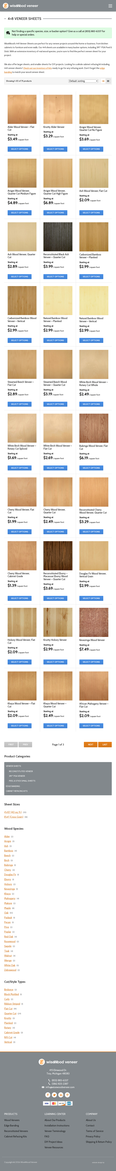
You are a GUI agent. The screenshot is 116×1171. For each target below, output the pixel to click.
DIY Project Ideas (53, 1141)
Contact (90, 1125)
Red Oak (8, 936)
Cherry (7, 869)
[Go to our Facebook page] (47, 1094)
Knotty (7, 1018)
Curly (7, 999)
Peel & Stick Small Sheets (22, 781)
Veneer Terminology (55, 1131)
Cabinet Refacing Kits (17, 791)
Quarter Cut (10, 1013)
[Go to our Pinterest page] (67, 1094)
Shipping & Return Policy (99, 1141)
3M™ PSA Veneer (17, 776)
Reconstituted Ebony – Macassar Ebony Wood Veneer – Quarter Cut (55, 576)
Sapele (7, 946)
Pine (6, 927)
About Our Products (55, 1120)
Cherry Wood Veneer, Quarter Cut (54, 511)
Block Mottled (11, 994)
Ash (6, 846)
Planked (8, 1023)
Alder (7, 836)
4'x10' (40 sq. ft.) (13, 812)
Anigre (7, 841)
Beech (7, 855)
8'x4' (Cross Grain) (13, 816)
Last (105, 744)
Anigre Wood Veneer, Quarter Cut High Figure (55, 192)
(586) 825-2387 (60, 1083)
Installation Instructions (57, 1125)
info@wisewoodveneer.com (60, 1087)
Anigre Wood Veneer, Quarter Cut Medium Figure (22, 192)
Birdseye (8, 989)
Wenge (8, 960)
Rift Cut (8, 1037)
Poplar (7, 931)
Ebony (7, 879)
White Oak (9, 965)
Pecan (7, 922)
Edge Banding (13, 786)
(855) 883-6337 (93, 31)
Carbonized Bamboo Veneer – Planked (90, 256)
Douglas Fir (10, 874)
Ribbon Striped (12, 1003)
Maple (7, 908)
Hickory (8, 884)
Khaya (7, 893)
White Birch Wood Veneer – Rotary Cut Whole (93, 383)
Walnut (8, 955)
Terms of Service (94, 1131)
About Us (91, 1120)
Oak (6, 912)
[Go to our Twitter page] (54, 1094)
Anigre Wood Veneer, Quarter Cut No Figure (90, 128)
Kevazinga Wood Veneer (92, 640)
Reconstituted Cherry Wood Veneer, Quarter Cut (93, 511)
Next (90, 744)
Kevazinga (9, 888)
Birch (6, 860)
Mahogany (9, 898)
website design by (98, 1163)
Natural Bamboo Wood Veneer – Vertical (91, 320)
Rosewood (9, 941)
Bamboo (8, 850)
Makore (8, 903)
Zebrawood (10, 970)
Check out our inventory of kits (37, 68)
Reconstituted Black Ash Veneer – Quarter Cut (56, 256)
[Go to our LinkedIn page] (60, 1094)
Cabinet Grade (12, 1032)
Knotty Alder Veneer (53, 127)
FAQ (47, 1136)
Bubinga (8, 865)
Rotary (7, 1027)
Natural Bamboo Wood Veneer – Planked (55, 319)
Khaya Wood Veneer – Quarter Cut (54, 705)
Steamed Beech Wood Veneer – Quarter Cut (55, 383)
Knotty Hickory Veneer (55, 639)
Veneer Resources (54, 1147)
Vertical (8, 1042)
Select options (19, 149)
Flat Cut (8, 1008)
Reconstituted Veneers (16, 1131)
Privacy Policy (93, 1136)
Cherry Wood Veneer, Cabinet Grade (19, 575)
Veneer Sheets (13, 766)
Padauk (8, 917)
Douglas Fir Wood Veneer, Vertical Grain (92, 575)
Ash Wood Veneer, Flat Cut (93, 190)
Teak (6, 951)
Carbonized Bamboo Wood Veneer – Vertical (22, 319)
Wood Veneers (12, 1120)
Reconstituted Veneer (21, 771)
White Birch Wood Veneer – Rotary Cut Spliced (22, 447)
